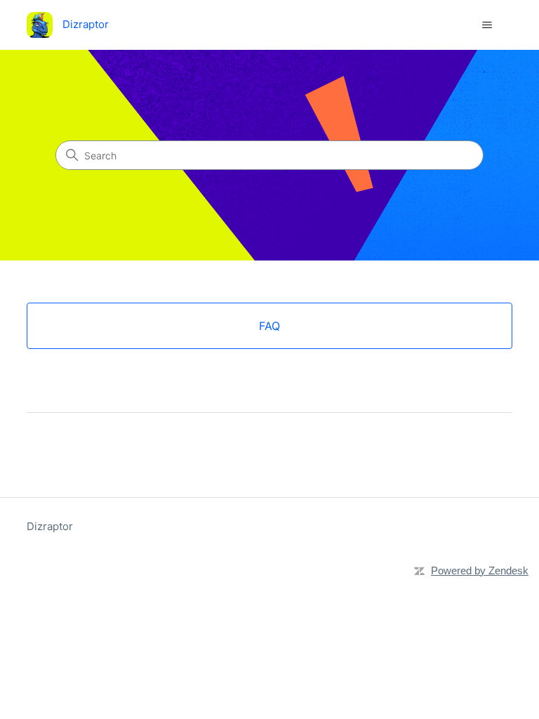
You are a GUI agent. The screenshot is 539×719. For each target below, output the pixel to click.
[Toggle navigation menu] (487, 25)
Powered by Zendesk (479, 570)
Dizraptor (50, 526)
